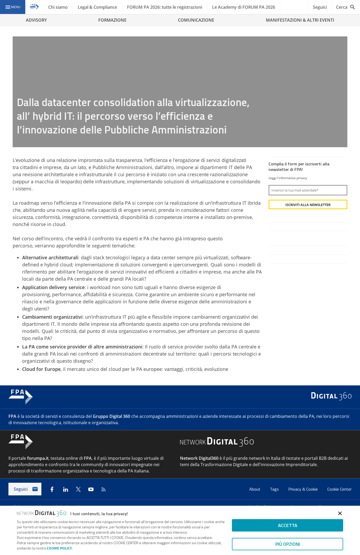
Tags (275, 489)
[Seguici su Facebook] (52, 489)
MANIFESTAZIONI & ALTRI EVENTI (300, 20)
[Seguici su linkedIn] (65, 489)
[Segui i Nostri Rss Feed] (103, 489)
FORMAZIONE (112, 20)
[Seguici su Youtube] (91, 489)
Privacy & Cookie (303, 489)
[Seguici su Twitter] (78, 489)
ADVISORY (36, 20)
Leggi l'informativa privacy (288, 178)
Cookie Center (339, 489)
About (255, 489)
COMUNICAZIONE (196, 20)
